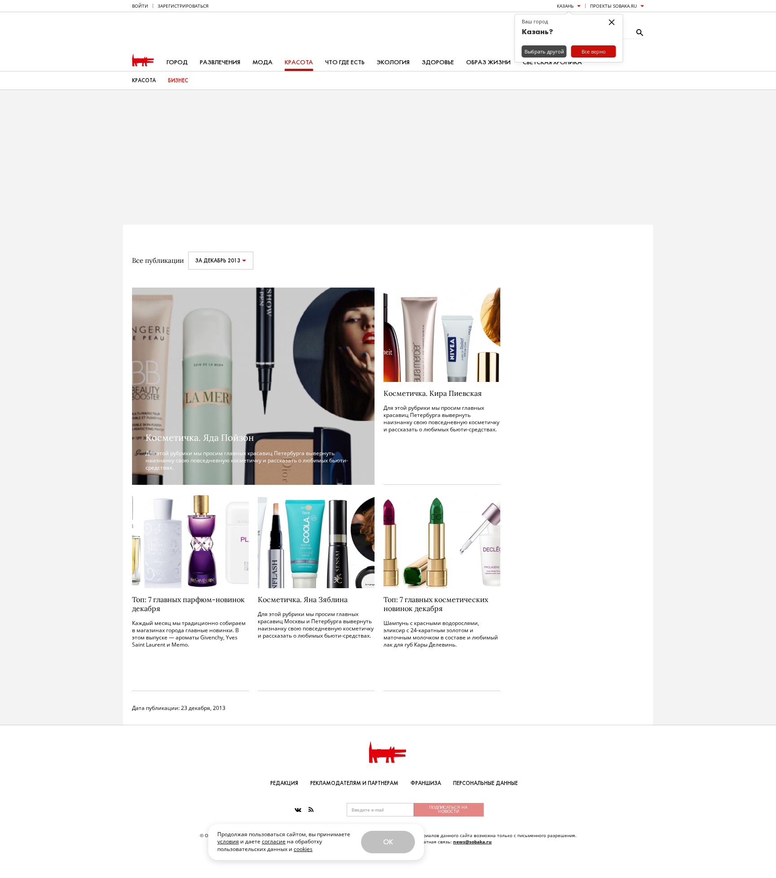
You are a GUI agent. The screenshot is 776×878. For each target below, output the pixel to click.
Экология (393, 62)
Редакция (284, 783)
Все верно (594, 51)
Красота (299, 62)
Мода (262, 62)
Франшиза (425, 783)
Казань (565, 6)
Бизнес (178, 80)
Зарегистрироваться (183, 6)
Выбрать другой (544, 51)
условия (228, 841)
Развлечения (220, 62)
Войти (140, 6)
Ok (388, 842)
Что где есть (345, 62)
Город (177, 62)
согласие (274, 841)
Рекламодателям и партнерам (354, 783)
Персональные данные (485, 783)
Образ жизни (488, 62)
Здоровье (438, 62)
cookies (303, 849)
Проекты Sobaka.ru (613, 6)
